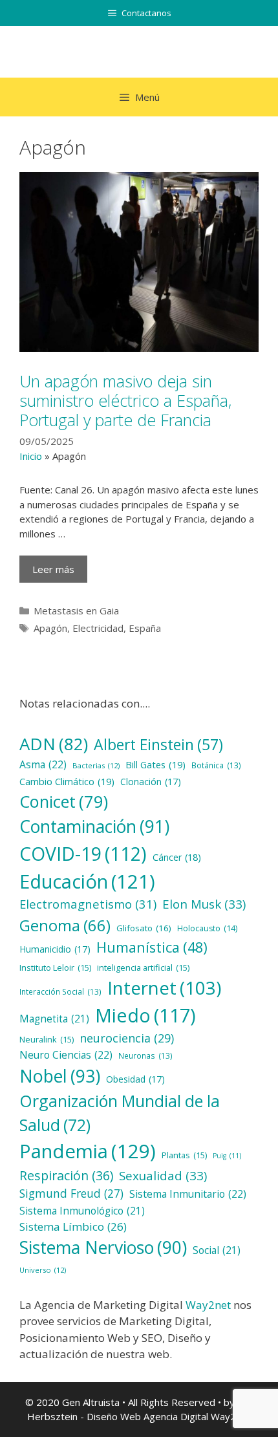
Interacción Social (60, 991)
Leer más (53, 569)
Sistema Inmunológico (82, 1211)
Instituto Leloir (55, 967)
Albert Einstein (158, 744)
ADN (53, 743)
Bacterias (96, 765)
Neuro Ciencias (65, 1055)
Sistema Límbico (73, 1226)
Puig (227, 1155)
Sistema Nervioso (103, 1247)
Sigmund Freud (71, 1193)
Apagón (50, 627)
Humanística (152, 947)
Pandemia (87, 1151)
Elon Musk (204, 904)
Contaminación (94, 826)
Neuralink (46, 1039)
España (145, 627)
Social (217, 1250)
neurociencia (127, 1038)
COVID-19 (83, 853)
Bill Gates (155, 764)
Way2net (208, 1304)
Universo (42, 1270)
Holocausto (207, 928)
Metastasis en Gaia (76, 610)
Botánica (216, 765)
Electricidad (97, 627)
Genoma (65, 925)
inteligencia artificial (143, 967)
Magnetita (54, 1019)
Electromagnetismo (87, 904)
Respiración (66, 1175)
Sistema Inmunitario (187, 1194)
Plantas (184, 1155)
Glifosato (143, 928)
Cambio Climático (66, 781)
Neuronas (145, 1055)
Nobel (59, 1076)
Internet (164, 987)
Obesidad (135, 1079)
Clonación (150, 781)
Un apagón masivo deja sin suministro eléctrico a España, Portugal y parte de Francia (125, 400)
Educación (87, 881)
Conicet (63, 801)
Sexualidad (163, 1175)
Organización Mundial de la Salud (119, 1113)
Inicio (30, 455)
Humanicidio (55, 949)
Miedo (145, 1015)
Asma (43, 764)
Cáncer (177, 857)
